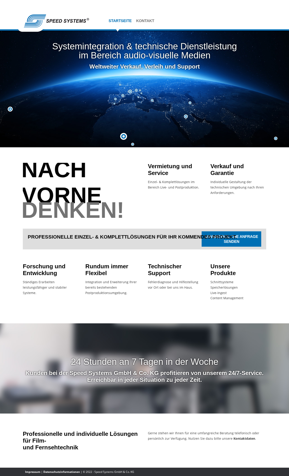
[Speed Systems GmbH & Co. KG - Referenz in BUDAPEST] (140, 91)
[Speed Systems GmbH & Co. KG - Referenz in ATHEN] (152, 101)
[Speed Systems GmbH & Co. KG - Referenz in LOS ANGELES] (10, 109)
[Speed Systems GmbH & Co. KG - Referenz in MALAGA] (114, 105)
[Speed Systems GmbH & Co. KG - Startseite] (54, 32)
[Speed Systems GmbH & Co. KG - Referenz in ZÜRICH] (130, 92)
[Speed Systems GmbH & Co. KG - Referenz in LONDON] (120, 85)
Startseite (120, 21)
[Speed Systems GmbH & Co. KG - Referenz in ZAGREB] (141, 94)
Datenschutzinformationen (61, 472)
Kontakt (145, 21)
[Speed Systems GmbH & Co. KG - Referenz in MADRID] (115, 99)
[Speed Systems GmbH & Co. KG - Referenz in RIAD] (186, 117)
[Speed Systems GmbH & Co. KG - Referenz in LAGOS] (124, 136)
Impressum (32, 472)
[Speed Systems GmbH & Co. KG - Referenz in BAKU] (190, 103)
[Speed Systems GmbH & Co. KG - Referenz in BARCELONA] (123, 96)
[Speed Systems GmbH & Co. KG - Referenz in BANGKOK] (276, 138)
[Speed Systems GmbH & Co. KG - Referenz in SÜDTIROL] (138, 98)
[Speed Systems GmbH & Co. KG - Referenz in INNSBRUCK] (136, 91)
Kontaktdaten (244, 438)
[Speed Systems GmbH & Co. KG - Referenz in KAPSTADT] (133, 145)
